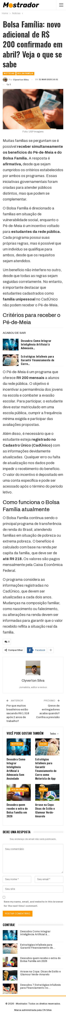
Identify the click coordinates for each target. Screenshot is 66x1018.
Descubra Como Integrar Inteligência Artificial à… (35, 933)
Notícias (9, 74)
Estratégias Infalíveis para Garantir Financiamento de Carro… (37, 360)
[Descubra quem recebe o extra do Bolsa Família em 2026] (19, 792)
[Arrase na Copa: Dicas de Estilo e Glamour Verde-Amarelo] (47, 792)
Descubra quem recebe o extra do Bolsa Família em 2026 (40, 960)
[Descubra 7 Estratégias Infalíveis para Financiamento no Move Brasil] (10, 989)
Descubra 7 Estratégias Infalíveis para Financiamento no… (40, 986)
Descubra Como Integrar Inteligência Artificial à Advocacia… (36, 344)
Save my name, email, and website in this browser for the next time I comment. (33, 903)
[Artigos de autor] (33, 668)
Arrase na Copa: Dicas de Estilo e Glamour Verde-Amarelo (40, 973)
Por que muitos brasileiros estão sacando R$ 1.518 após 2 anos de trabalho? (17, 713)
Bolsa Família (25, 74)
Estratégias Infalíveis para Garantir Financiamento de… (37, 946)
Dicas (43, 744)
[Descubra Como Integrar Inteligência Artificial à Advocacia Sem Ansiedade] (11, 344)
